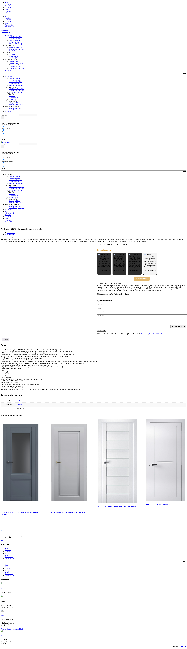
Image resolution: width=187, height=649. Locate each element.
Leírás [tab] (6, 340)
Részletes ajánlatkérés (178, 326)
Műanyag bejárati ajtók (16, 63)
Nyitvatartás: (4, 635)
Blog (6, 2)
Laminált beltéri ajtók (15, 37)
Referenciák (8, 222)
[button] (93, 73)
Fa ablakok (12, 54)
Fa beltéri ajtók (13, 58)
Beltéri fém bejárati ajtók (16, 47)
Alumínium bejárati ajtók (16, 68)
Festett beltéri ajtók (14, 38)
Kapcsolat (8, 6)
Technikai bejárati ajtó (15, 51)
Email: (2, 615)
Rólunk (7, 9)
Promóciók (8, 4)
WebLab (183, 646)
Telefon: (3, 588)
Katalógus (8, 7)
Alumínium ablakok (15, 66)
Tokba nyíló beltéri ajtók (16, 44)
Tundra (19, 400)
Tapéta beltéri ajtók (14, 42)
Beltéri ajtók (8, 35)
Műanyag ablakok (14, 61)
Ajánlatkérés (101, 330)
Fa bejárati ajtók (13, 56)
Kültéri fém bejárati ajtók (16, 49)
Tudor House (11, 233)
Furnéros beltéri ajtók (15, 40)
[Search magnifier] (2, 117)
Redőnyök (8, 70)
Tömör (19, 404)
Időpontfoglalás (9, 13)
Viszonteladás (9, 11)
